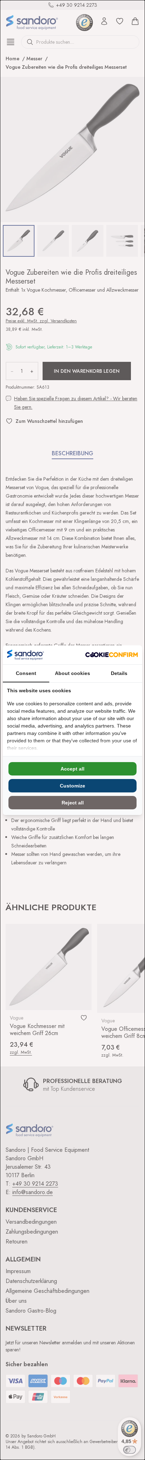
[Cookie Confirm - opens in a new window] (111, 654)
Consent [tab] (26, 673)
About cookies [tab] (72, 673)
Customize (72, 786)
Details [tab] (119, 673)
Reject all (73, 802)
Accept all (72, 769)
